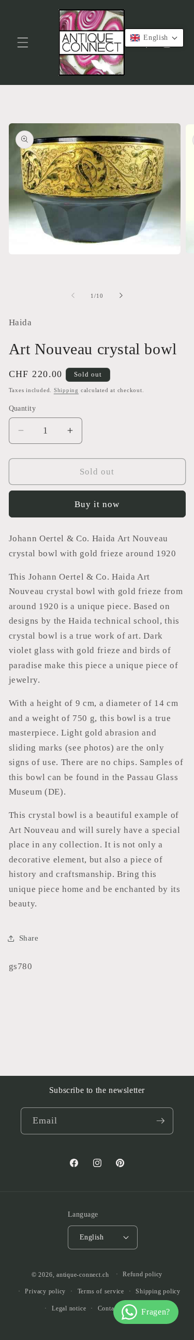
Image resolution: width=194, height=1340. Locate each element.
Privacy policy (45, 1291)
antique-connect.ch (82, 1274)
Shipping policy (158, 1291)
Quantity (22, 408)
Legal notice (69, 1308)
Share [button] (29, 937)
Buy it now (97, 504)
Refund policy (142, 1274)
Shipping (66, 390)
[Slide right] (121, 295)
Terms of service (101, 1291)
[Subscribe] (160, 1120)
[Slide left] (73, 295)
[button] (22, 42)
